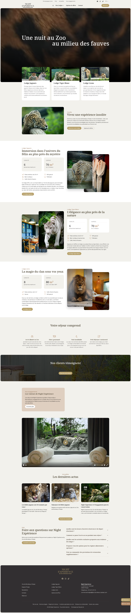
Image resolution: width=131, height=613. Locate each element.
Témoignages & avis (48, 1)
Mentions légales (43, 604)
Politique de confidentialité (81, 604)
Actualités (61, 1)
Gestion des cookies (93, 604)
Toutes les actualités (65, 519)
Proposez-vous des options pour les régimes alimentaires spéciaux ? (85, 547)
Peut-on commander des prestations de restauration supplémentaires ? (83, 553)
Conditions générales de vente (66, 604)
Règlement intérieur (53, 604)
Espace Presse (26, 587)
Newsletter (25, 590)
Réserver (24, 595)
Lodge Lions (88, 83)
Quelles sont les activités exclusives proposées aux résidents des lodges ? (86, 541)
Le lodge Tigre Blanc (74, 253)
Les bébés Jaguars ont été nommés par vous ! (34, 506)
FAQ (56, 1)
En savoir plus (30, 406)
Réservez (105, 5)
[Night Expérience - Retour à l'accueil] (65, 571)
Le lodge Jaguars (28, 194)
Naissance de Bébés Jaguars (61, 505)
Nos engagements (70, 1)
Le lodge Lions (27, 309)
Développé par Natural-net (77, 607)
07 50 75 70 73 (92, 590)
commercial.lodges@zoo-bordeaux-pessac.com (94, 592)
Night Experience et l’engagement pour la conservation (94, 506)
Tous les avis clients (65, 373)
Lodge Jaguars (30, 83)
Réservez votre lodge (74, 128)
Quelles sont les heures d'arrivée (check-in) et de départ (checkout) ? (84, 530)
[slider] (57, 465)
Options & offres (88, 128)
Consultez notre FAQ (28, 542)
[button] (106, 1)
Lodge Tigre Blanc (61, 83)
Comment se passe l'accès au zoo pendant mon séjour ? (84, 535)
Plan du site (35, 604)
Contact (24, 593)
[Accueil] (53, 5)
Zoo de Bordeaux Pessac (28, 584)
